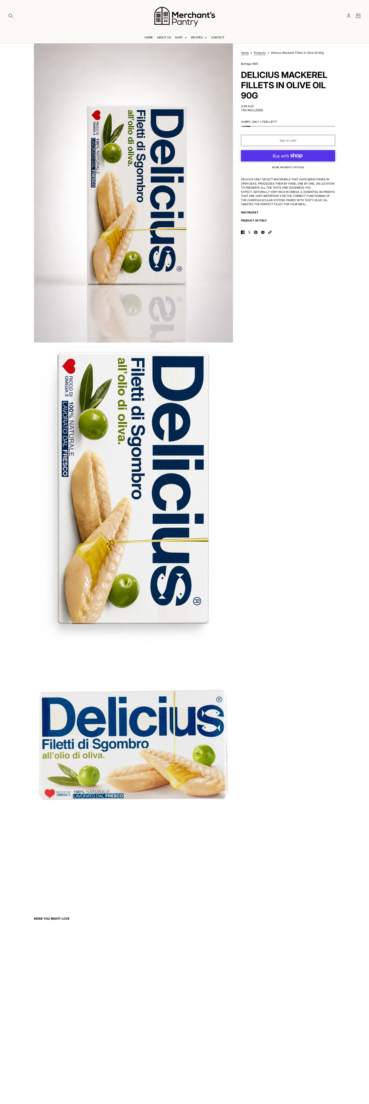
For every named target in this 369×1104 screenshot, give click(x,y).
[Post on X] (249, 232)
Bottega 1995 (249, 64)
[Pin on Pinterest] (256, 232)
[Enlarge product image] (133, 193)
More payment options (288, 167)
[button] (270, 232)
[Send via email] (263, 232)
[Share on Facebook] (242, 232)
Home (245, 52)
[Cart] (358, 16)
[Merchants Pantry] (184, 16)
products (260, 52)
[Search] (11, 16)
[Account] (348, 16)
